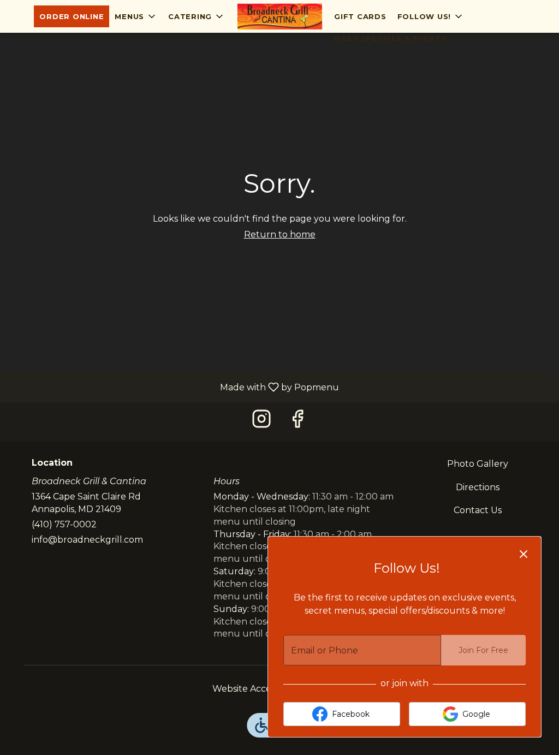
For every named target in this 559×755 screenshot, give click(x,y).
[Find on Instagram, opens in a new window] (261, 422)
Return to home (280, 234)
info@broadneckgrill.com (87, 539)
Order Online (71, 16)
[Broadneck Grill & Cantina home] (279, 16)
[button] (136, 16)
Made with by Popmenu (173, 386)
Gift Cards (360, 16)
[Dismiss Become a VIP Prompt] (523, 554)
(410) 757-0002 (64, 524)
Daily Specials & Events (390, 38)
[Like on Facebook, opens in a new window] (297, 422)
